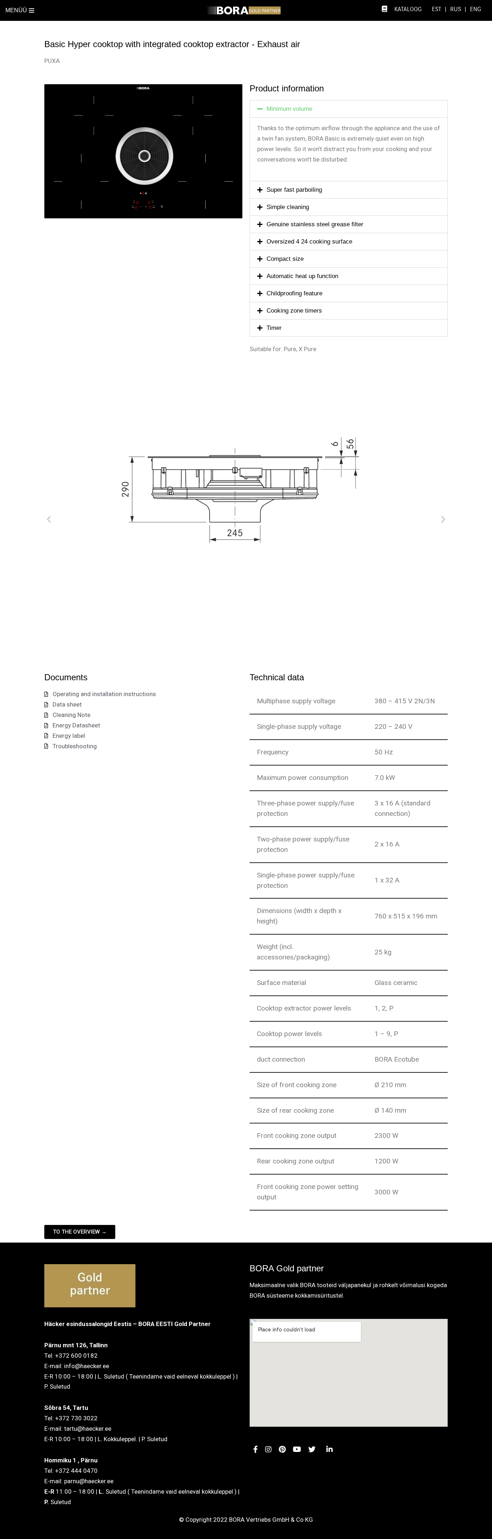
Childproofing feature (294, 293)
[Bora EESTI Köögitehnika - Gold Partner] (246, 10)
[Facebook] (255, 1449)
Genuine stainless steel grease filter (315, 224)
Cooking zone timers (294, 310)
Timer (274, 327)
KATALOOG (408, 9)
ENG (475, 9)
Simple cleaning (288, 207)
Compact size (285, 258)
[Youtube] (268, 1449)
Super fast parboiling (294, 189)
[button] (48, 518)
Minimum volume (289, 108)
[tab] (348, 108)
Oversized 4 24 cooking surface (309, 241)
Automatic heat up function (302, 276)
